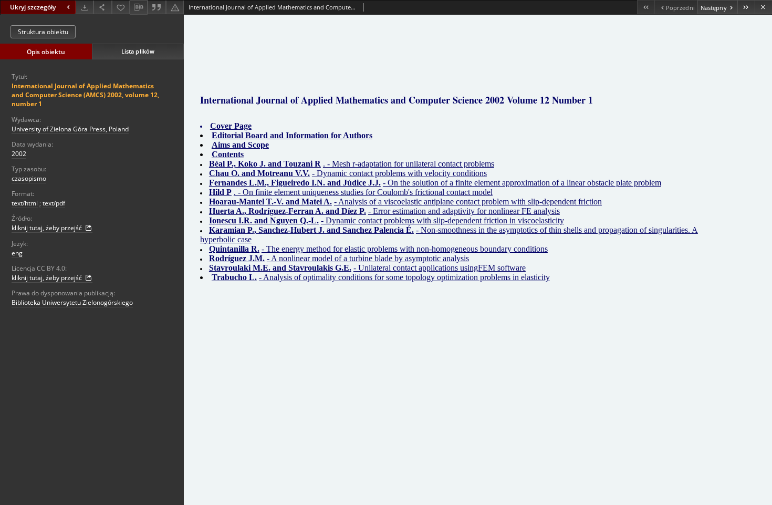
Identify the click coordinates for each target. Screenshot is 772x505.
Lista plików (137, 51)
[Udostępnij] (102, 7)
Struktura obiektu (43, 31)
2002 (19, 153)
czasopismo (29, 178)
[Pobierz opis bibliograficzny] (139, 7)
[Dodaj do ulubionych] (121, 7)
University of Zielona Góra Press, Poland (70, 129)
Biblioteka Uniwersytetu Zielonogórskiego (72, 302)
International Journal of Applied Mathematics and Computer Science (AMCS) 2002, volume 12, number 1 (85, 94)
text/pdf (54, 203)
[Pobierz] (84, 7)
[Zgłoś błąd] (175, 7)
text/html (25, 203)
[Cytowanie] (156, 7)
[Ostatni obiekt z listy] (746, 7)
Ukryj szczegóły (33, 7)
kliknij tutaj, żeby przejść (48, 227)
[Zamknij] (763, 7)
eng (17, 253)
